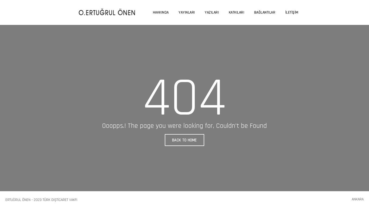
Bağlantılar (265, 12)
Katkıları (236, 12)
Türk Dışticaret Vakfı (60, 199)
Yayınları (187, 12)
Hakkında (161, 12)
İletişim (291, 12)
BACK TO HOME (184, 140)
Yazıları (212, 12)
